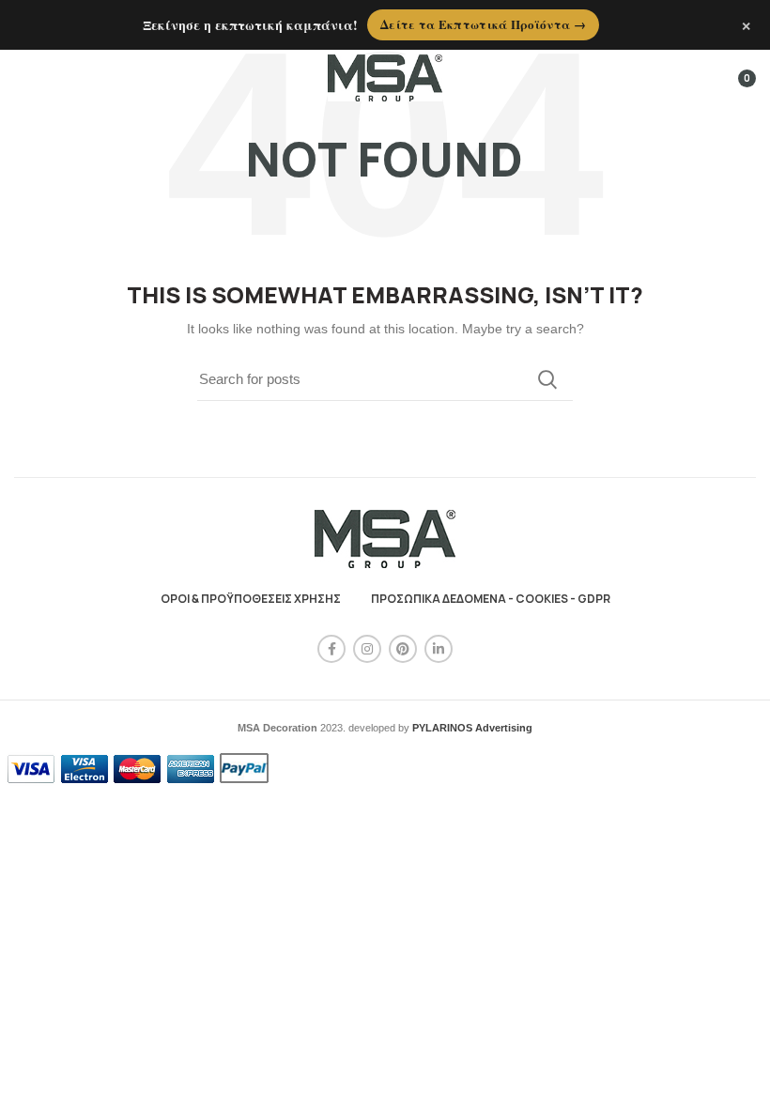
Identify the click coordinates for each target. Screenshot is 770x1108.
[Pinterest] (403, 649)
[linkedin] (438, 649)
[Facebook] (331, 649)
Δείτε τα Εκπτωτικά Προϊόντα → (483, 24)
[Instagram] (367, 649)
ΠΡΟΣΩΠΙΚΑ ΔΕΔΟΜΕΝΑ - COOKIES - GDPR (490, 599)
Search (547, 379)
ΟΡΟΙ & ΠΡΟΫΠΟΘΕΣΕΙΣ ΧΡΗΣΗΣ (251, 599)
